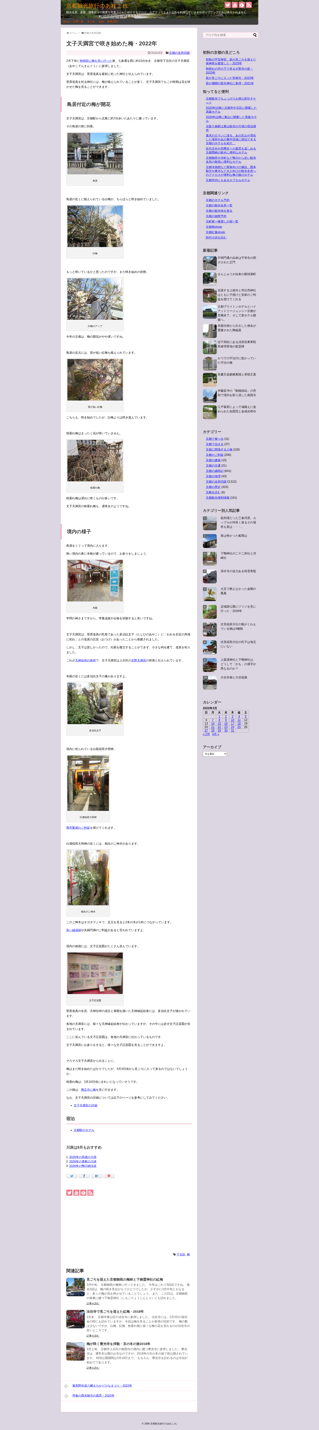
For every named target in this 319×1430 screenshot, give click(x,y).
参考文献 (112, 21)
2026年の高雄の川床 (83, 1157)
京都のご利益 (215, 454)
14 (213, 723)
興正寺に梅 (88, 1089)
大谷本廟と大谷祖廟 (234, 677)
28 (213, 730)
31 (232, 730)
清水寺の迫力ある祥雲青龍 (238, 571)
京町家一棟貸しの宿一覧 (222, 221)
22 (219, 727)
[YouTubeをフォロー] (235, 5)
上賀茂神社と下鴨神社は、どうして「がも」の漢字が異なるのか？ (238, 664)
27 (206, 730)
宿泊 (101, 21)
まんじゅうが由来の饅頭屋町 (237, 274)
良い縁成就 (73, 930)
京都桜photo (214, 226)
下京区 (180, 1254)
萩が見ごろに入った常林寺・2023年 (230, 78)
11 (239, 720)
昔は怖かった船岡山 (234, 535)
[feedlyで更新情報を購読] (242, 5)
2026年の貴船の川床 (83, 1161)
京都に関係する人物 (219, 449)
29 (219, 730)
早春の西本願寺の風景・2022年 (93, 1395)
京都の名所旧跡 (179, 52)
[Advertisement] (129, 1224)
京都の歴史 (213, 487)
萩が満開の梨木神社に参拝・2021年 (230, 83)
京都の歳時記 (215, 470)
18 (239, 723)
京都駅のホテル (84, 1130)
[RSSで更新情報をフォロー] (249, 5)
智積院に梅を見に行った (96, 60)
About (66, 21)
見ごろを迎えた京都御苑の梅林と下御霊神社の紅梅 (125, 1279)
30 (226, 730)
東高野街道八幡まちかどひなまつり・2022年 (102, 1385)
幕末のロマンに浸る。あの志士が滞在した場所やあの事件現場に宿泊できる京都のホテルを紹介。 (231, 139)
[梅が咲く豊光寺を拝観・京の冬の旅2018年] (75, 1351)
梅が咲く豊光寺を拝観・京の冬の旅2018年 (118, 1344)
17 (232, 723)
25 (239, 727)
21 (213, 727)
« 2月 (206, 734)
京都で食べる (215, 438)
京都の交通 (213, 465)
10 (232, 720)
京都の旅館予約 (216, 216)
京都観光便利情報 (217, 497)
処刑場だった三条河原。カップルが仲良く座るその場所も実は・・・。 (238, 522)
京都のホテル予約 (217, 200)
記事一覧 (78, 21)
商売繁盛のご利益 (78, 827)
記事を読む (93, 1303)
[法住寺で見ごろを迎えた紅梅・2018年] (75, 1319)
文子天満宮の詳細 (85, 1105)
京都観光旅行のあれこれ (97, 6)
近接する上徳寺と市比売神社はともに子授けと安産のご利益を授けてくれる (237, 295)
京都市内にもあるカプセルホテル (228, 180)
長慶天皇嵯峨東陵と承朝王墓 (237, 374)
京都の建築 (213, 460)
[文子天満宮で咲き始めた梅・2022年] (96, 1176)
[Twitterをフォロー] (228, 5)
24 (232, 727)
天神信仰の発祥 (85, 660)
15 (219, 723)
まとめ (91, 21)
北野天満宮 (138, 660)
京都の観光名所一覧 (219, 205)
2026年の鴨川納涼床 (83, 1165)
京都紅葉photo (215, 232)
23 (226, 727)
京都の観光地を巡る (219, 210)
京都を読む (213, 492)
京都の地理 (213, 476)
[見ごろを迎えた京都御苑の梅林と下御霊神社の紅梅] (75, 1287)
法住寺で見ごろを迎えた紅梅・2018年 (115, 1311)
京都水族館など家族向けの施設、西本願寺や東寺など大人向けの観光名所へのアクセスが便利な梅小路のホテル (231, 170)
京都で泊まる (215, 444)
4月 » (215, 734)
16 (226, 723)
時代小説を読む (216, 237)
